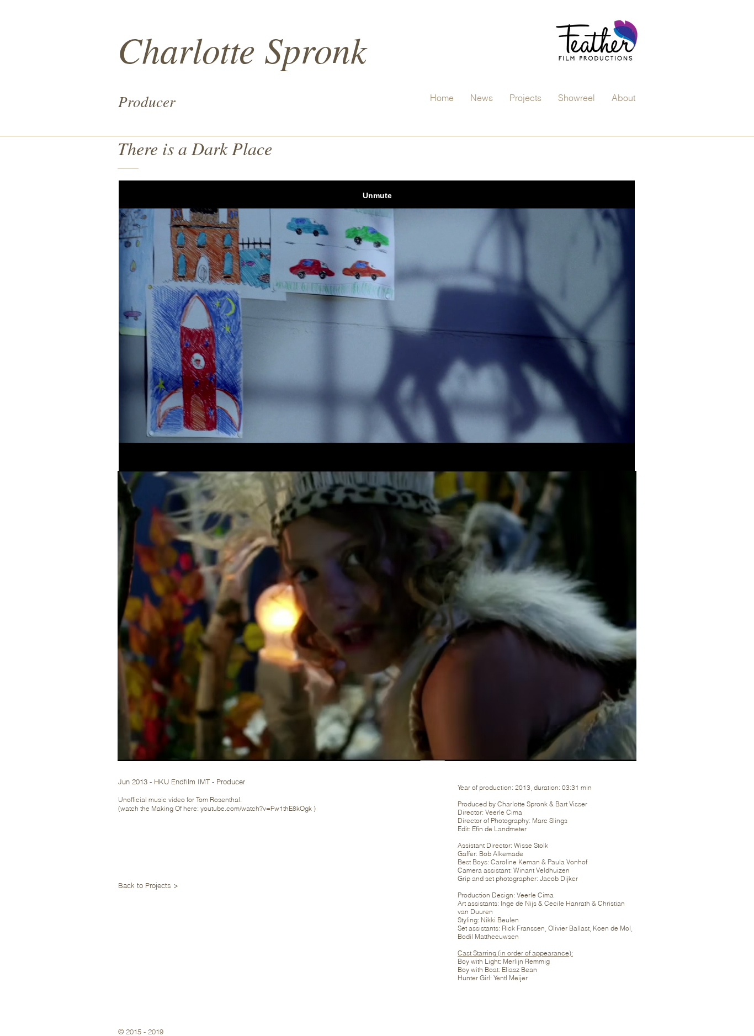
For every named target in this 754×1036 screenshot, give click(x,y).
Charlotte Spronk (242, 48)
